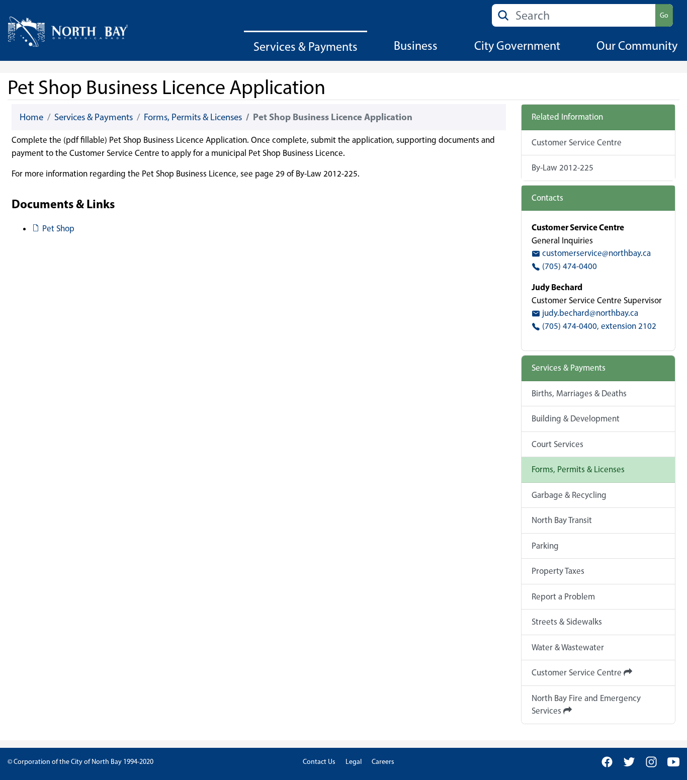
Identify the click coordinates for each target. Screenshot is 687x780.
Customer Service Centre (577, 142)
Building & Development (576, 418)
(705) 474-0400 (568, 266)
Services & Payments (305, 46)
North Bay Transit (562, 520)
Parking (545, 546)
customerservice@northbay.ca (595, 253)
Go (664, 15)
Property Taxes (558, 571)
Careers (383, 761)
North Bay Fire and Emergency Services (586, 704)
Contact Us (319, 761)
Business (416, 45)
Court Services (557, 444)
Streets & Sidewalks (567, 622)
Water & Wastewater (568, 647)
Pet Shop (58, 228)
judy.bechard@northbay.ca (589, 313)
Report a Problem (563, 596)
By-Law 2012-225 (562, 167)
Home (31, 117)
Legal (354, 761)
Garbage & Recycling (569, 495)
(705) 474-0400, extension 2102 (598, 326)
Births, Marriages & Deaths (579, 393)
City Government (517, 45)
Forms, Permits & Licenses (193, 117)
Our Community (636, 45)
